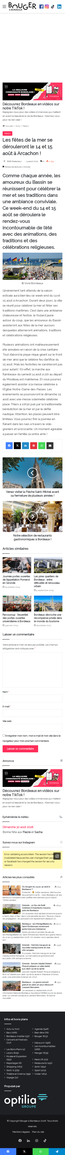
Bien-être (39, 1032)
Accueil (9, 126)
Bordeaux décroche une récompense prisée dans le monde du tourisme (48, 618)
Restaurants (40, 1063)
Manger (38, 1053)
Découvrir (39, 1042)
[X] (17, 445)
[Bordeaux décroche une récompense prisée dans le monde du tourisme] (48, 604)
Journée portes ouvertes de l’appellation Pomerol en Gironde (16, 579)
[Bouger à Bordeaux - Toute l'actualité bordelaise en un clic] (22, 6)
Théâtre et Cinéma (15, 1074)
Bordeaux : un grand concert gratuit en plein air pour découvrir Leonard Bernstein (37, 985)
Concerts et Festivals (16, 1039)
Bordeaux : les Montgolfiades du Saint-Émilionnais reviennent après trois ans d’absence (37, 926)
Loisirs (9, 1053)
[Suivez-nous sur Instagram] (57, 856)
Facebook (41, 6)
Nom (6, 692)
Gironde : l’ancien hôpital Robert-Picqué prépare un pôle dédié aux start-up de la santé (37, 966)
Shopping (11, 1066)
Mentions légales (21, 1132)
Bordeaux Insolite (15, 1036)
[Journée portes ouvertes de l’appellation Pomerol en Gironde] (17, 565)
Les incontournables (44, 1046)
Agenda (38, 1029)
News (26, 126)
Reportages (12, 1063)
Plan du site (38, 1132)
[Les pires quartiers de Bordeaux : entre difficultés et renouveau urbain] (48, 565)
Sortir (37, 1066)
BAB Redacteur (14, 161)
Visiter (37, 1074)
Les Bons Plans (14, 1049)
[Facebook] (9, 445)
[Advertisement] (32, 48)
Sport (37, 1070)
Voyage (10, 1077)
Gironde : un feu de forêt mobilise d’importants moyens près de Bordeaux (36, 908)
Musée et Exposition (16, 1056)
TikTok (53, 6)
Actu (17, 126)
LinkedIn (59, 6)
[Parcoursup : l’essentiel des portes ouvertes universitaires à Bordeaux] (17, 604)
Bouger (38, 1036)
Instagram (47, 6)
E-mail (7, 706)
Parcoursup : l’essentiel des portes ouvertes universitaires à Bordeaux (16, 618)
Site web (7, 721)
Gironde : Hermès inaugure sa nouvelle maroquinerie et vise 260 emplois (36, 947)
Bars (8, 1032)
